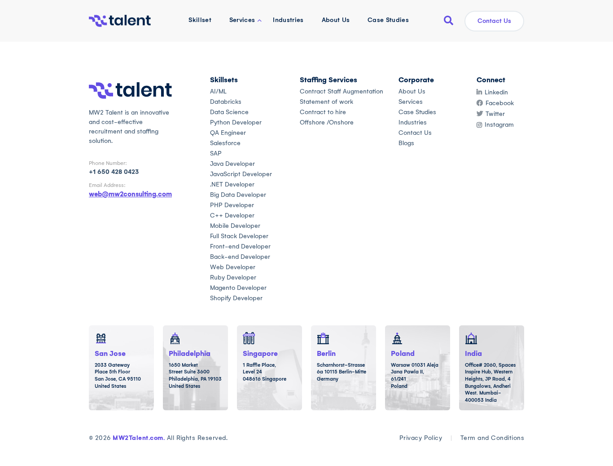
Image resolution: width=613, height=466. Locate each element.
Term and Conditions (492, 438)
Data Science (229, 112)
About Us (336, 20)
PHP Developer (232, 205)
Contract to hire (323, 112)
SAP (216, 153)
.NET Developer (232, 184)
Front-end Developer (240, 246)
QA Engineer (228, 133)
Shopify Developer (236, 298)
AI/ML (218, 91)
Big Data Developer (238, 195)
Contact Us (494, 21)
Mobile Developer (235, 226)
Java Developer (232, 164)
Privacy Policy (420, 438)
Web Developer (232, 267)
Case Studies (388, 20)
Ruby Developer (233, 277)
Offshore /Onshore (327, 122)
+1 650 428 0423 (114, 172)
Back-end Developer (240, 257)
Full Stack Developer (239, 236)
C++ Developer (232, 215)
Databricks (225, 102)
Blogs (406, 143)
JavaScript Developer (241, 174)
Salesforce (225, 143)
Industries (288, 20)
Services (242, 20)
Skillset (199, 20)
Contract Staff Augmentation (341, 91)
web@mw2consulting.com (130, 194)
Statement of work (326, 102)
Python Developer (236, 122)
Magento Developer (238, 288)
